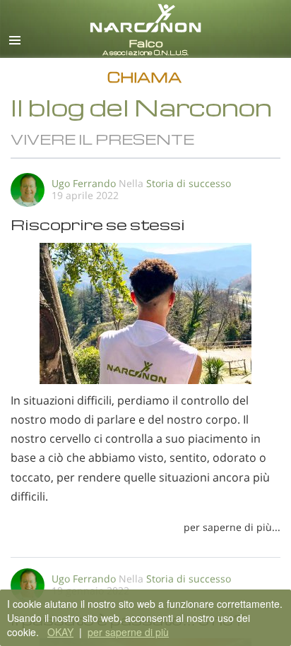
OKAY (60, 632)
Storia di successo (188, 183)
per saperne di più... (232, 527)
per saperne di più (128, 632)
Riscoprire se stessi (98, 224)
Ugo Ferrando (84, 183)
